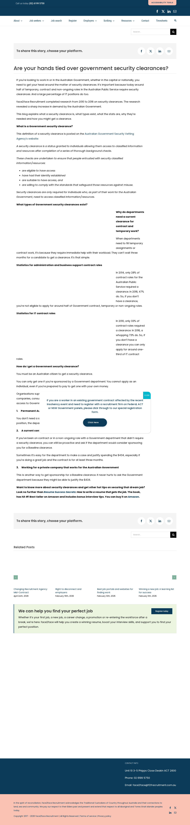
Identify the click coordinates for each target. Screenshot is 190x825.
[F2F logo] (30, 9)
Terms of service (88, 816)
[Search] (175, 21)
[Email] (169, 51)
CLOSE (147, 395)
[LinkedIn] (159, 51)
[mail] (174, 11)
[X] (150, 51)
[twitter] (163, 11)
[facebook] (157, 11)
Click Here (93, 422)
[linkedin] (169, 11)
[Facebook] (141, 51)
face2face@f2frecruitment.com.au (154, 785)
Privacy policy (104, 816)
